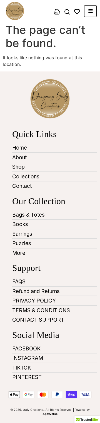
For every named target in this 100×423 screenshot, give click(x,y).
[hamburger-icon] (90, 11)
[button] (67, 13)
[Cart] (56, 11)
